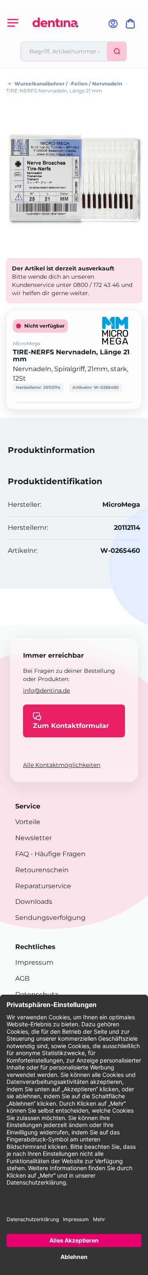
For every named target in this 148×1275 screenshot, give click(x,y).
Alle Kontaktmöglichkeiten (61, 765)
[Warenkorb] (132, 26)
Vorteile (27, 822)
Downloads (33, 901)
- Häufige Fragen (57, 854)
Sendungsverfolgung (50, 918)
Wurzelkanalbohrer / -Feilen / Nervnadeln (68, 84)
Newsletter (33, 838)
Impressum (34, 962)
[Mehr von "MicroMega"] (115, 330)
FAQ (22, 854)
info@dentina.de (46, 690)
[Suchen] (117, 51)
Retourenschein (42, 870)
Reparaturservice (43, 886)
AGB (22, 978)
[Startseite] (55, 38)
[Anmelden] (113, 26)
